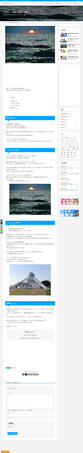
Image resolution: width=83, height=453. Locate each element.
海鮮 (75, 152)
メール (8, 417)
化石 (77, 146)
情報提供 (68, 150)
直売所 (68, 154)
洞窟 (71, 152)
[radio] (25, 335)
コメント (9, 392)
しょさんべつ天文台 (15, 105)
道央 (64, 119)
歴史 (68, 152)
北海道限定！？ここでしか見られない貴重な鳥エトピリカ (69, 174)
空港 (75, 154)
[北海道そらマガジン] (8, 3)
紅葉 (62, 156)
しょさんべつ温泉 (15, 103)
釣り (74, 156)
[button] (23, 374)
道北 (64, 121)
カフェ (74, 137)
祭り (71, 154)
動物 (74, 146)
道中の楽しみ (14, 101)
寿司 (64, 150)
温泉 (62, 154)
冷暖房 (70, 146)
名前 (8, 412)
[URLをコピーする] (37, 374)
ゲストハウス (68, 139)
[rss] (77, 0)
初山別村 (10, 14)
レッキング (63, 146)
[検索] (79, 0)
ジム (67, 141)
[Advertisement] (30, 74)
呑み (69, 148)
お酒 (62, 137)
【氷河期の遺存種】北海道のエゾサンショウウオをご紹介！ (69, 185)
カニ (71, 137)
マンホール (67, 143)
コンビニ (74, 139)
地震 (77, 148)
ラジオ (72, 143)
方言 (72, 150)
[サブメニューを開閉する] (77, 119)
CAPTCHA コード (10, 426)
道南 (64, 127)
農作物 (68, 156)
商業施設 (73, 148)
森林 (62, 152)
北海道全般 (65, 116)
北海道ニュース (64, 148)
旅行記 (15, 14)
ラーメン (76, 143)
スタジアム (71, 141)
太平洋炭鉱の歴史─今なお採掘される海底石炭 (69, 190)
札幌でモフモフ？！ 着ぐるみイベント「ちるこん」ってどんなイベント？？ (69, 168)
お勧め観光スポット (67, 113)
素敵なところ (14, 107)
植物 (65, 152)
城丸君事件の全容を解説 (65, 179)
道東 (64, 124)
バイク (62, 143)
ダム (76, 141)
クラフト (62, 139)
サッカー (62, 141)
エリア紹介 (66, 137)
